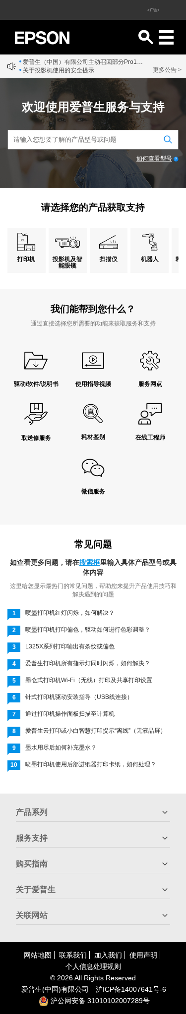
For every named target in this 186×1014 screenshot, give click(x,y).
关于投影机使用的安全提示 (58, 70)
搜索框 (89, 562)
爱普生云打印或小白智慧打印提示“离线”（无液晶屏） (95, 730)
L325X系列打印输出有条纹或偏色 (70, 646)
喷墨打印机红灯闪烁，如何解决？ (70, 612)
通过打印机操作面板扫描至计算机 (70, 713)
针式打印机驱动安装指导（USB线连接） (79, 697)
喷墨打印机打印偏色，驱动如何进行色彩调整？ (87, 629)
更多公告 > (167, 69)
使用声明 (143, 955)
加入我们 (108, 955)
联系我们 (73, 955)
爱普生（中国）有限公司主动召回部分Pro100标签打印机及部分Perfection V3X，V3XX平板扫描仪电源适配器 (83, 61)
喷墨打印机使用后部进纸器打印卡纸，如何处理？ (90, 764)
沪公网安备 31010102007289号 (99, 1001)
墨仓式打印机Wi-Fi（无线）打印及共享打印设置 (88, 680)
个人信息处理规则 (93, 966)
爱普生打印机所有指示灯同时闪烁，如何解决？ (87, 663)
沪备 (131, 989)
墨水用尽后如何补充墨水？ (61, 747)
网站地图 (38, 955)
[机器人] (149, 242)
